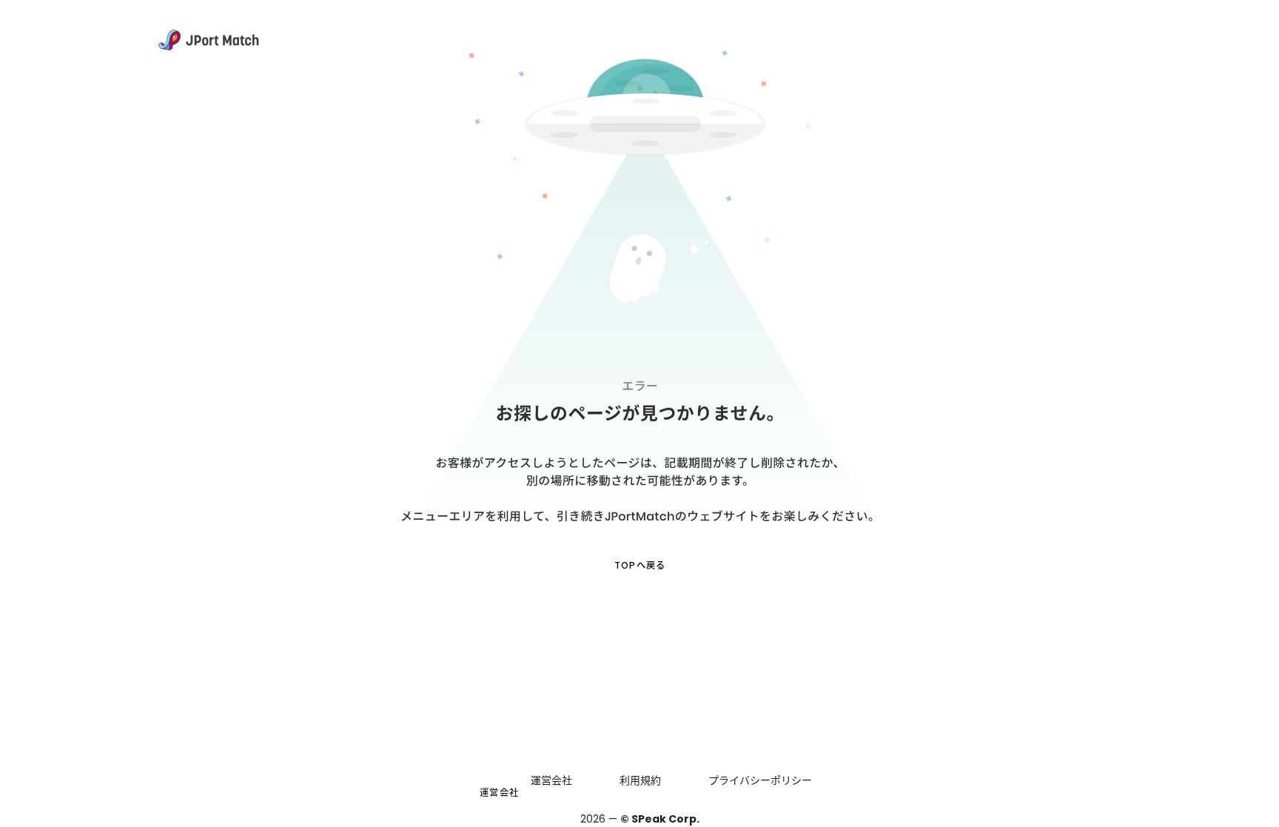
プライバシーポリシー (760, 780)
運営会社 (499, 792)
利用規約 (640, 780)
